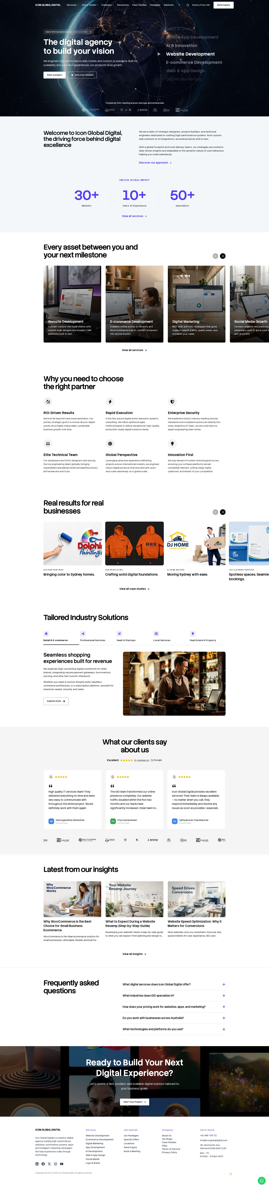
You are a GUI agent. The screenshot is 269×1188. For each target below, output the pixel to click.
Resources (123, 5)
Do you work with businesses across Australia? (153, 1018)
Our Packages (131, 1135)
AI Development (94, 1151)
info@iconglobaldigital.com (213, 1140)
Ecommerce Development (99, 1139)
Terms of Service (171, 1149)
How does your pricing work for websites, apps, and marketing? (164, 1007)
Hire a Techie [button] (89, 5)
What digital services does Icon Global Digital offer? (157, 984)
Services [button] (71, 5)
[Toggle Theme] (231, 1174)
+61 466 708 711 (208, 1135)
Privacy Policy (169, 1152)
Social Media (92, 1159)
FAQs (164, 1145)
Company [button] (106, 5)
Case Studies (139, 5)
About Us (166, 1135)
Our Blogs (167, 1139)
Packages (155, 5)
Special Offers (131, 1139)
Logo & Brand (93, 1163)
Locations (129, 1143)
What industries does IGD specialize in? (148, 995)
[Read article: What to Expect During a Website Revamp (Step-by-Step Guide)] (134, 899)
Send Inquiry (130, 1147)
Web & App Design (95, 1155)
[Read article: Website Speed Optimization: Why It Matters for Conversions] (197, 899)
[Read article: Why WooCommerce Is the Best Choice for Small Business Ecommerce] (72, 899)
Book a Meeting (132, 1151)
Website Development (97, 1135)
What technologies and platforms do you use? (153, 1029)
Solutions (169, 5)
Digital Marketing (94, 1143)
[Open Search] (188, 5)
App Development (95, 1147)
